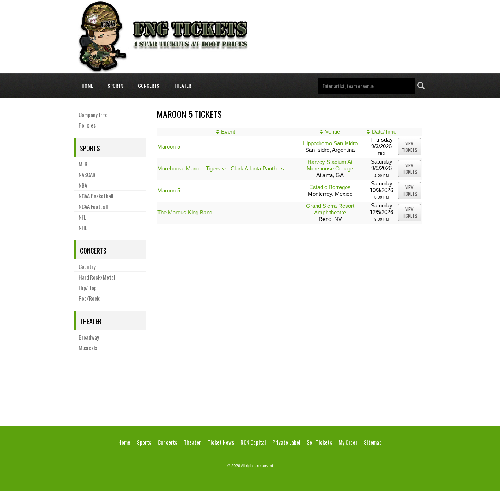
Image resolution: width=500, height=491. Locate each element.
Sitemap (373, 442)
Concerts (148, 85)
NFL (82, 217)
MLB (83, 164)
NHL (83, 228)
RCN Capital (253, 442)
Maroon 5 (168, 146)
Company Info (93, 114)
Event (228, 131)
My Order (348, 442)
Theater (182, 85)
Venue (332, 131)
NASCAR (87, 174)
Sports (115, 85)
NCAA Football (93, 206)
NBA (83, 185)
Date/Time (384, 131)
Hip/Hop (88, 288)
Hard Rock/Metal (97, 277)
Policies (87, 125)
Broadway (89, 337)
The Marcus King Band (184, 212)
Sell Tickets (319, 442)
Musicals (88, 348)
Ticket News (221, 442)
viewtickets (409, 146)
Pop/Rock (89, 298)
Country (87, 266)
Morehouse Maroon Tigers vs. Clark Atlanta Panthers (220, 168)
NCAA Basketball (96, 196)
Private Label (286, 442)
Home (87, 85)
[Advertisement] (250, 387)
